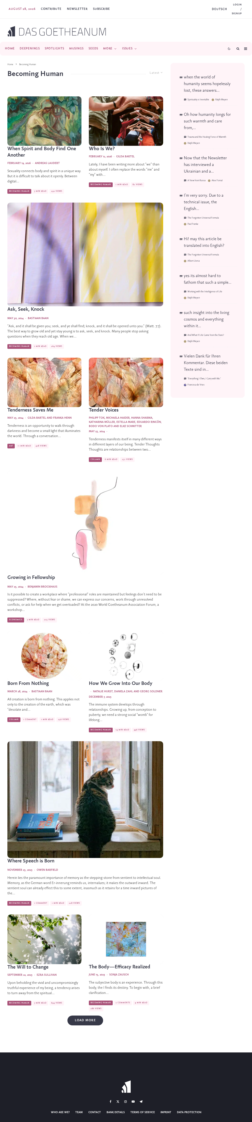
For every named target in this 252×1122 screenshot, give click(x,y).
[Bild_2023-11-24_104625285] (85, 799)
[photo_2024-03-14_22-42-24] (85, 254)
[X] (118, 1101)
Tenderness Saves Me (30, 410)
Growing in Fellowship (31, 577)
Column (95, 459)
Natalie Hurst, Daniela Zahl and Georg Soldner (127, 691)
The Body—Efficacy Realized (119, 967)
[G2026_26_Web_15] (44, 121)
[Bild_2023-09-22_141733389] (44, 939)
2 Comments (123, 1003)
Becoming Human (19, 191)
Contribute (51, 9)
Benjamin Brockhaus (42, 586)
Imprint (165, 1112)
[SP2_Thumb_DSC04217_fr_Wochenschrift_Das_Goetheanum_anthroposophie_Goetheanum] (126, 382)
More (107, 48)
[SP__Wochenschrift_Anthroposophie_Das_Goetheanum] (126, 656)
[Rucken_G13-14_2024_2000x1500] (44, 656)
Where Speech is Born (30, 861)
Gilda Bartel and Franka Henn (50, 417)
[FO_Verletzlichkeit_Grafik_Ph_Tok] (85, 523)
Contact (94, 1112)
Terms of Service (142, 1112)
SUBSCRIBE (101, 9)
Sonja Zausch (119, 974)
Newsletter (77, 9)
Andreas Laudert (47, 163)
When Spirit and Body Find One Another (41, 152)
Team (79, 1112)
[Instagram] (125, 1101)
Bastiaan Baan (38, 318)
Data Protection (189, 1112)
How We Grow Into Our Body (120, 683)
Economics (15, 620)
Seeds (93, 48)
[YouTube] (133, 1101)
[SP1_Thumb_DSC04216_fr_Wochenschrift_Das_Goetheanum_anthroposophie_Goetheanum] (44, 382)
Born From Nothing (28, 683)
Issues (127, 48)
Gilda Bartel (125, 156)
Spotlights (54, 48)
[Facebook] (110, 1101)
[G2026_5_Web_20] (126, 121)
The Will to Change (27, 967)
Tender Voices (104, 410)
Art (11, 446)
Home (10, 48)
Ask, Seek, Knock (25, 309)
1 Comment (29, 720)
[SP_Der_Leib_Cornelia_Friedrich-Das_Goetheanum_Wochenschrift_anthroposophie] (126, 939)
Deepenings (30, 48)
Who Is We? (102, 149)
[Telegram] (141, 1101)
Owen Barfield (47, 870)
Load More (85, 1020)
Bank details (116, 1112)
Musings (76, 48)
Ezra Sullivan (47, 975)
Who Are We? (60, 1112)
